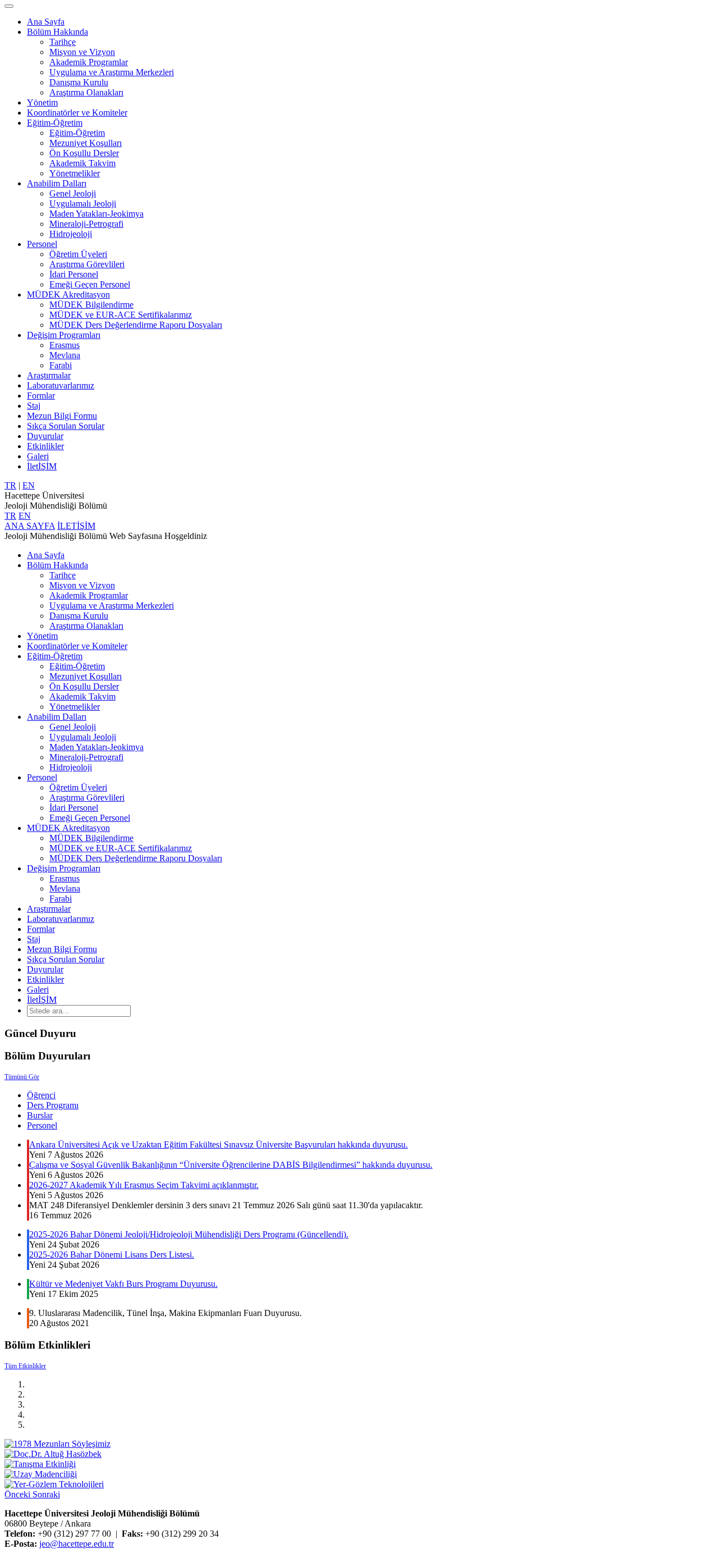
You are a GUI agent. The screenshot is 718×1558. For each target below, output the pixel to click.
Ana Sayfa (46, 21)
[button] (18, 1494)
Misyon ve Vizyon (82, 52)
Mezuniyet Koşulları (85, 143)
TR (10, 485)
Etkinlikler (45, 446)
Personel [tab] (42, 1125)
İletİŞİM (42, 466)
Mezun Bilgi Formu (62, 416)
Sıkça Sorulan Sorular (65, 426)
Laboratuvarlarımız (60, 385)
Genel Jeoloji (72, 193)
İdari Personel (73, 274)
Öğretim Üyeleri (78, 254)
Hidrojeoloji (70, 234)
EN (28, 485)
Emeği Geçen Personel (89, 284)
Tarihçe (62, 42)
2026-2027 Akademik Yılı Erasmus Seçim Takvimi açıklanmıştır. (144, 1185)
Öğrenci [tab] (41, 1095)
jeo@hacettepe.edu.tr (76, 1543)
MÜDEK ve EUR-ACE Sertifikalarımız (120, 314)
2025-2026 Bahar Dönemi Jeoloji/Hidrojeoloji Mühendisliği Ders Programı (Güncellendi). (188, 1234)
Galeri (38, 456)
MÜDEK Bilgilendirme (91, 304)
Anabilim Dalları (56, 183)
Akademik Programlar (88, 62)
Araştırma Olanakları (86, 92)
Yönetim (42, 102)
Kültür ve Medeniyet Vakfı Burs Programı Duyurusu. (123, 1284)
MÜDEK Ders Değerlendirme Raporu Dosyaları (135, 325)
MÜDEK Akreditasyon (68, 294)
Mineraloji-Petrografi (86, 224)
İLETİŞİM (76, 526)
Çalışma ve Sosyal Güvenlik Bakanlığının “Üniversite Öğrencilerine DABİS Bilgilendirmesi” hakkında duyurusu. (230, 1164)
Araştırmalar (49, 375)
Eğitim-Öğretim (54, 122)
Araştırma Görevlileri (87, 264)
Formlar (41, 395)
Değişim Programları (63, 335)
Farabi (60, 365)
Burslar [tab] (40, 1115)
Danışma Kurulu (78, 82)
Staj (33, 405)
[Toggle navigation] (8, 6)
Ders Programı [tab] (53, 1105)
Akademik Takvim (82, 163)
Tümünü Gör (21, 1077)
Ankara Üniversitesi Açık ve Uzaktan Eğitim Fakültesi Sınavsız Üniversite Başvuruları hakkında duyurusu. (218, 1144)
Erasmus (64, 345)
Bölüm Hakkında (57, 31)
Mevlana (64, 355)
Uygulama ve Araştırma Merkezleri (111, 72)
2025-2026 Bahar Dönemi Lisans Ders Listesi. (111, 1254)
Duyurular (45, 436)
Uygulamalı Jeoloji (82, 203)
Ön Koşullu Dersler (84, 153)
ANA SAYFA (29, 526)
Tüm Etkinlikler (25, 1366)
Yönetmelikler (74, 173)
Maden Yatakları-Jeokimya (96, 213)
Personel (42, 244)
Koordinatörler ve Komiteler (77, 112)
